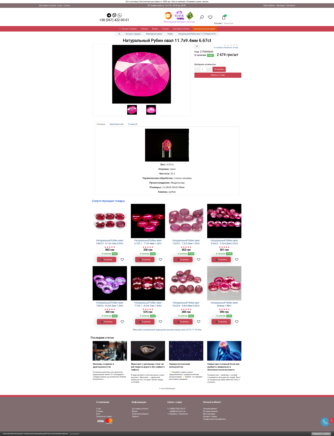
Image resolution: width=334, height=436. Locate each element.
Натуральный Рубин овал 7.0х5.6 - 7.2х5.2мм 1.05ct (186, 242)
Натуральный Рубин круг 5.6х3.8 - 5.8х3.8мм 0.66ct (186, 304)
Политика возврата (140, 414)
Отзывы (165, 29)
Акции (155, 29)
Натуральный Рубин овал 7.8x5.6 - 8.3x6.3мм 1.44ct (109, 304)
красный (169, 330)
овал (183, 330)
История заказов (210, 411)
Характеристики (117, 124)
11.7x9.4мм (196, 330)
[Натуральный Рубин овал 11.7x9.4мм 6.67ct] (141, 74)
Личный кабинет (210, 409)
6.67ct (188, 330)
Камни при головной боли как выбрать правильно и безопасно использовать (223, 367)
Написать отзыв (231, 48)
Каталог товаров (129, 29)
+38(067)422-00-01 (177, 409)
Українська (228, 23)
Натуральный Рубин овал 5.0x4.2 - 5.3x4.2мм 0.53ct (224, 242)
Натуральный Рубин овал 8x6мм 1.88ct (224, 304)
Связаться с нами (104, 416)
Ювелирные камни (154, 34)
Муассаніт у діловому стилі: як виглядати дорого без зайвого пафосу (148, 367)
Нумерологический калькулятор (179, 365)
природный (160, 330)
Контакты (290, 5)
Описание (101, 124)
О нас (59, 5)
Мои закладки (209, 414)
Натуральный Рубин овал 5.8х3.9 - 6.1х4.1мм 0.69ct (109, 242)
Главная (144, 29)
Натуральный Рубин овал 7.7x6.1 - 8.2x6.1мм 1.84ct (148, 304)
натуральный (149, 330)
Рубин (170, 34)
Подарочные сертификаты (214, 419)
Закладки (280, 5)
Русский (218, 23)
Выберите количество (205, 64)
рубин (139, 330)
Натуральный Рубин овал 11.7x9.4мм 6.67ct (197, 34)
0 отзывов (218, 48)
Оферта (135, 416)
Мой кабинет (269, 5)
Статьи (67, 5)
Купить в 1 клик (218, 75)
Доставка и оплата (47, 5)
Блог (98, 414)
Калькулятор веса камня (204, 29)
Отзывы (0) (133, 124)
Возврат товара (210, 416)
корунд (177, 330)
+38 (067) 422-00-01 (114, 20)
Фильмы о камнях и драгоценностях (103, 365)
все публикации (168, 388)
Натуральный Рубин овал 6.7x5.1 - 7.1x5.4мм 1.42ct (148, 242)
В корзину (219, 69)
